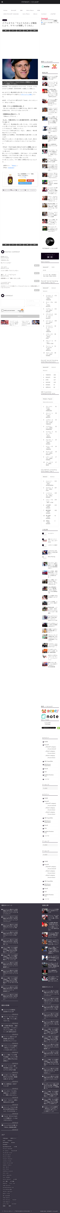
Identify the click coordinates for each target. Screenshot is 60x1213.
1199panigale (5, 1138)
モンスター (14, 1199)
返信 (37, 265)
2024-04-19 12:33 (5, 283)
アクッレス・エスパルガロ (7, 1148)
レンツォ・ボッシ (6, 1203)
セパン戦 (14, 1179)
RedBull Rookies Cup (49, 775)
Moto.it (14, 165)
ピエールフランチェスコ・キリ (8, 1187)
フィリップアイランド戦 (7, 1189)
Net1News (13, 1142)
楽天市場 (30, 180)
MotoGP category (51, 746)
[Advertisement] (20, 46)
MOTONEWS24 (5, 1142)
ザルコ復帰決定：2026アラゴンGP (10, 1085)
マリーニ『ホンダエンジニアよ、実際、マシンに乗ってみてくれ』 (10, 1018)
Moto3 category (50, 755)
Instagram (11, 167)
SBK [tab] (53, 267)
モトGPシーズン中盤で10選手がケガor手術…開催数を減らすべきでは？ (10, 1077)
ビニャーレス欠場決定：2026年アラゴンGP (9, 1010)
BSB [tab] (44, 270)
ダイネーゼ (5, 1183)
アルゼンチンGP (14, 1150)
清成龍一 (4, 1205)
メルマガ (52, 14)
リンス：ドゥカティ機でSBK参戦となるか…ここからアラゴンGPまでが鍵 (10, 1067)
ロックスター (14, 1203)
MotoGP (13, 10)
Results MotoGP (52, 749)
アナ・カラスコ (5, 1150)
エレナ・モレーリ (6, 1167)
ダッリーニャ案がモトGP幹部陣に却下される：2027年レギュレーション (10, 911)
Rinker (25, 176)
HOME (46, 741)
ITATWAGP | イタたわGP (30, 2)
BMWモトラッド (13, 1138)
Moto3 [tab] (45, 291)
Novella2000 (5, 1144)
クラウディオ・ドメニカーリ (8, 1171)
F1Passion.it (10, 1140)
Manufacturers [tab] (48, 402)
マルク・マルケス (20, 190)
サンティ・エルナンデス (7, 1175)
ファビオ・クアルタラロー (30, 190)
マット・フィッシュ (6, 1199)
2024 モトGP (6, 190)
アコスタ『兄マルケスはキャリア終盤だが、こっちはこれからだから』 (10, 1118)
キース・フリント (6, 1169)
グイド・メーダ (5, 1173)
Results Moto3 (51, 757)
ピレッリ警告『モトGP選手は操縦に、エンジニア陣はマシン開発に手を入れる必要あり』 (10, 1057)
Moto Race (30, 10)
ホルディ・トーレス (6, 1193)
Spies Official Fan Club (7, 1146)
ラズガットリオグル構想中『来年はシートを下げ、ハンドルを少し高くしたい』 (10, 1047)
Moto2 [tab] (54, 288)
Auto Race (26, 14)
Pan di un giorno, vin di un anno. (22, 1211)
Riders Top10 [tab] (47, 399)
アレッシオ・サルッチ (7, 1154)
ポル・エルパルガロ (6, 1195)
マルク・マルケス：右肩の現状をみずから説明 (10, 1101)
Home (5, 10)
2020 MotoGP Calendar (11, 14)
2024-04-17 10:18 (5, 268)
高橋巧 (10, 1205)
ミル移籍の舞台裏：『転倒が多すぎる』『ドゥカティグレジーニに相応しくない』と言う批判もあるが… (10, 1028)
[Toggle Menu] (2, 2)
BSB (39, 10)
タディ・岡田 (5, 1181)
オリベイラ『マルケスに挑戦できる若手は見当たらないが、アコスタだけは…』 (10, 1109)
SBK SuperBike (48, 761)
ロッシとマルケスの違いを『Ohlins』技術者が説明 (10, 1126)
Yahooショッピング (25, 183)
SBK (21, 10)
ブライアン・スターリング (7, 1191)
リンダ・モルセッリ (6, 1201)
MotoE (46, 768)
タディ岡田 (12, 1181)
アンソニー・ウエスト (7, 1156)
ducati (4, 1140)
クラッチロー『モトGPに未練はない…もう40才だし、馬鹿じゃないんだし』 (10, 1093)
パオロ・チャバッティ (7, 1185)
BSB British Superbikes (47, 765)
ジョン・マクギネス (6, 1177)
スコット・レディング (7, 1179)
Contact (44, 14)
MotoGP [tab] (46, 267)
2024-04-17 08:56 (5, 257)
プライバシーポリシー (8, 1211)
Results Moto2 (51, 753)
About (35, 14)
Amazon (22, 180)
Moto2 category (50, 751)
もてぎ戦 (15, 1146)
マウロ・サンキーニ (6, 1197)
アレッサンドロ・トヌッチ (7, 1152)
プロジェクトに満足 (26, 94)
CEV (45, 771)
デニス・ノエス (12, 1183)
